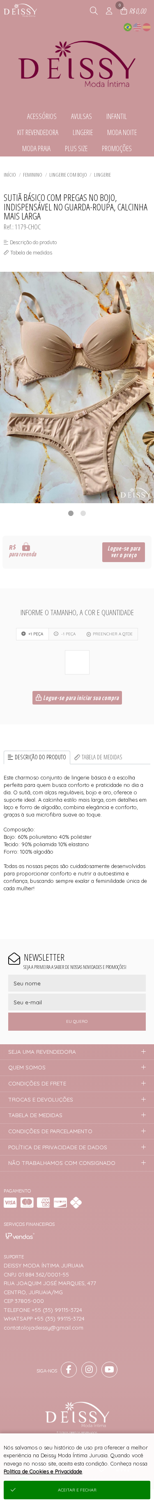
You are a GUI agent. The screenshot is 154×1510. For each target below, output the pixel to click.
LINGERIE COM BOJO (68, 174)
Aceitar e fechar (77, 1490)
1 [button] (71, 513)
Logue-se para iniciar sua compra (80, 698)
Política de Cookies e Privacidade (43, 1471)
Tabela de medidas (102, 757)
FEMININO (32, 174)
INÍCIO (10, 174)
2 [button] (83, 513)
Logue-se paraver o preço (124, 552)
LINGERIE (102, 174)
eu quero (76, 1021)
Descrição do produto (40, 757)
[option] (77, 388)
